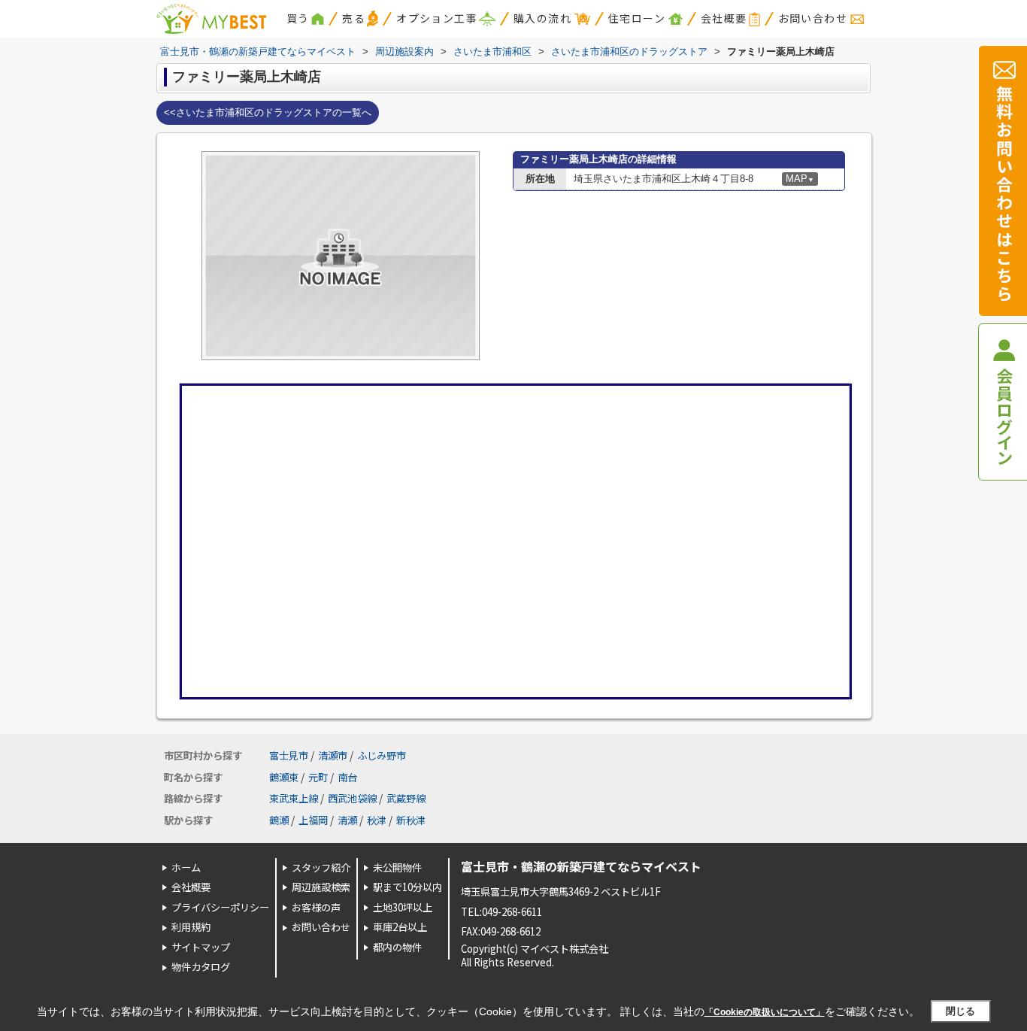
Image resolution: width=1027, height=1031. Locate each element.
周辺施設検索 (321, 887)
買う (298, 18)
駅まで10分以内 (407, 887)
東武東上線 (293, 798)
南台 (347, 777)
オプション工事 (436, 18)
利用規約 (191, 927)
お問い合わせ (812, 18)
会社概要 (724, 18)
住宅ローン (636, 18)
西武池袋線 (352, 798)
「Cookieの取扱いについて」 (764, 1012)
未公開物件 (397, 867)
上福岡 (313, 820)
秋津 (376, 820)
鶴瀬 (279, 820)
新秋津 (411, 820)
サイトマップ (200, 947)
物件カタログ (200, 967)
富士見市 (288, 755)
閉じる (960, 1011)
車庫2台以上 (400, 927)
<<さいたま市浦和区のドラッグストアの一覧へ (267, 112)
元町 (318, 777)
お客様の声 (316, 907)
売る (353, 18)
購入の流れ (542, 18)
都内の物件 (397, 947)
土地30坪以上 (402, 907)
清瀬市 (332, 755)
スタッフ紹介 (321, 867)
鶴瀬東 (283, 777)
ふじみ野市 (381, 755)
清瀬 (347, 820)
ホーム (186, 867)
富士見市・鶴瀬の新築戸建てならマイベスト (581, 866)
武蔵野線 (406, 798)
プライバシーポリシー (220, 907)
